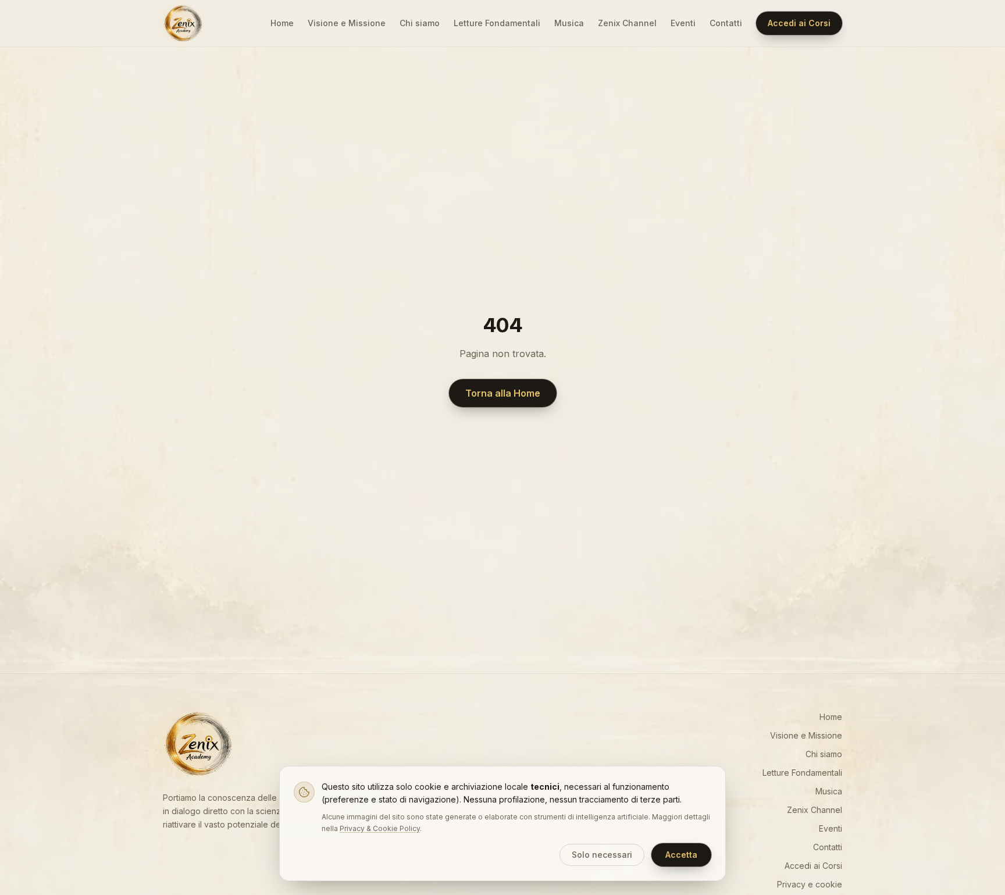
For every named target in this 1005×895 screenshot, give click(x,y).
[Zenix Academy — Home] (182, 23)
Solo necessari (602, 855)
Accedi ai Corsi (799, 23)
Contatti (726, 23)
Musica (569, 23)
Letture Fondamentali (497, 23)
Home (282, 23)
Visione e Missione (347, 23)
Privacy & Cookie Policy (380, 828)
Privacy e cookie (809, 884)
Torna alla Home (502, 393)
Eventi (683, 23)
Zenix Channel (627, 23)
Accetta (681, 855)
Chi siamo (420, 23)
